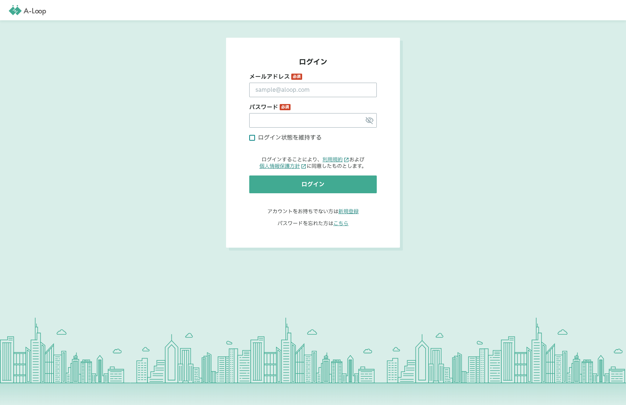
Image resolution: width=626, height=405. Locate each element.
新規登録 (348, 211)
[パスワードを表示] (369, 120)
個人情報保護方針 (279, 166)
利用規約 (332, 160)
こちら (341, 223)
